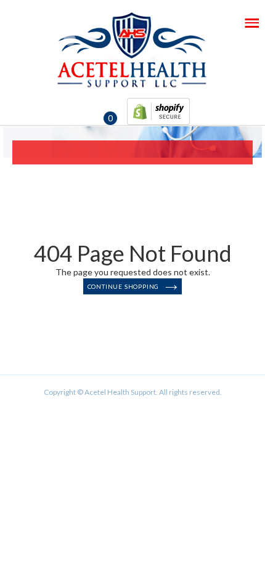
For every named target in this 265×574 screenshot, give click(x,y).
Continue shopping (124, 286)
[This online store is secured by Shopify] (158, 109)
